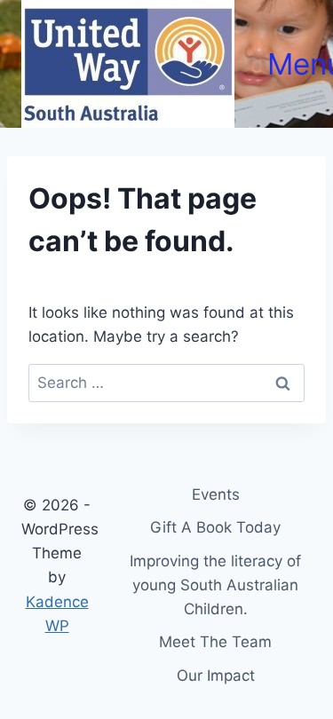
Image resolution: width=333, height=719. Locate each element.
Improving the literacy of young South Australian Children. (215, 585)
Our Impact (216, 675)
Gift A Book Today (215, 527)
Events (216, 494)
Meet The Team (215, 642)
